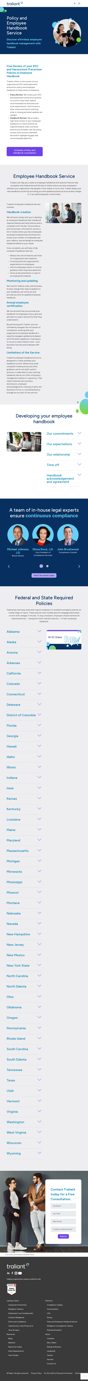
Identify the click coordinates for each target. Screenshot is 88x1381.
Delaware (13, 705)
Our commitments (60, 434)
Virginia (12, 1112)
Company (50, 1338)
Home (7, 1254)
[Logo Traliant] (15, 3)
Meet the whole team (44, 575)
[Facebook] (13, 1273)
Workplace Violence (15, 1309)
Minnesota (14, 872)
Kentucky (14, 809)
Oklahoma (14, 1007)
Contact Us (51, 1364)
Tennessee (14, 1070)
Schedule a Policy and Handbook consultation (24, 151)
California (14, 673)
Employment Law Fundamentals (20, 1313)
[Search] (75, 3)
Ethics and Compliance (17, 1322)
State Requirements (16, 1351)
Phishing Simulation (54, 1330)
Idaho (11, 757)
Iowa (10, 788)
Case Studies (13, 1355)
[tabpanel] (18, 541)
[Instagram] (16, 1273)
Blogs (10, 1338)
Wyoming (14, 1153)
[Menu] (79, 3)
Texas (11, 1080)
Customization (52, 1309)
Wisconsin (14, 1143)
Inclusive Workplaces (16, 1317)
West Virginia (16, 1132)
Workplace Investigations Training (60, 1326)
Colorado (13, 684)
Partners (50, 1359)
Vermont (13, 1101)
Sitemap (78, 1373)
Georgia (12, 736)
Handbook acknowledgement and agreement (60, 479)
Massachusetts (18, 851)
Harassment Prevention (17, 1305)
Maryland (13, 840)
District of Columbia (21, 715)
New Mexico (16, 955)
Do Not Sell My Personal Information (58, 1373)
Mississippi (14, 882)
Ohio (10, 997)
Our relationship (58, 454)
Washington (15, 1122)
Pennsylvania (16, 1028)
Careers (50, 1355)
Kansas (12, 799)
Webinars (11, 1343)
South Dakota (16, 1059)
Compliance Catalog (55, 1305)
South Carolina (17, 1049)
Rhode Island (16, 1039)
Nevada (12, 924)
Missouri (13, 892)
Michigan (13, 861)
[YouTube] (20, 1273)
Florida (12, 726)
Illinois (11, 767)
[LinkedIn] (9, 1273)
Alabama (13, 632)
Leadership (51, 1351)
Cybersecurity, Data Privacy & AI (20, 1326)
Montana (13, 903)
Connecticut (16, 694)
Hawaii (12, 746)
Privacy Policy (36, 1373)
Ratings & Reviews (54, 1347)
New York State (18, 965)
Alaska (11, 642)
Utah (10, 1091)
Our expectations (59, 444)
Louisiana (13, 819)
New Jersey (15, 945)
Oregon (12, 1018)
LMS (48, 1313)
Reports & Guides (15, 1347)
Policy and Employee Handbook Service (62, 1322)
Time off (53, 465)
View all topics (13, 1330)
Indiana (12, 778)
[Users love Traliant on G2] (44, 1289)
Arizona (12, 652)
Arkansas (13, 663)
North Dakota (16, 986)
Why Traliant (51, 1343)
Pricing (49, 1317)
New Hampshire (18, 934)
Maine (11, 830)
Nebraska (14, 913)
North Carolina (17, 976)
